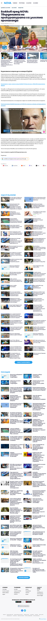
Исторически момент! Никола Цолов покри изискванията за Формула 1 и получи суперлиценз (39, 493)
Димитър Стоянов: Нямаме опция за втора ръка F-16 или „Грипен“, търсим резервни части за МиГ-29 (39, 254)
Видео (4, 594)
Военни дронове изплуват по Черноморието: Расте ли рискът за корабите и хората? (39, 322)
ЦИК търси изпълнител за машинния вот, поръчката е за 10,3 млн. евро (39, 341)
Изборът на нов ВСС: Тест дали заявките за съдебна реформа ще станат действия (39, 293)
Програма (22, 3)
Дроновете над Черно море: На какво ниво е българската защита (16, 260)
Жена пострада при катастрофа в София (38, 314)
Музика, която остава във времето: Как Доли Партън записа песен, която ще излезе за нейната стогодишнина (16, 484)
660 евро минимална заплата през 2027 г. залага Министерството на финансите (39, 233)
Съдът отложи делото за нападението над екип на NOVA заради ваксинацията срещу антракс (17, 390)
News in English (40, 595)
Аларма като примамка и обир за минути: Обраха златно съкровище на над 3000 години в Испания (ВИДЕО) (39, 422)
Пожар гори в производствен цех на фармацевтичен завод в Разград (15, 213)
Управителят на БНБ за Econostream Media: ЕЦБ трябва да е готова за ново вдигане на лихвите (39, 227)
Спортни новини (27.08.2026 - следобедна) (37, 376)
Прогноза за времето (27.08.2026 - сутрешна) (38, 334)
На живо (35, 3)
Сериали (27, 592)
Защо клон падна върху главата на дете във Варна (16, 334)
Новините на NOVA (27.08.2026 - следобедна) (15, 382)
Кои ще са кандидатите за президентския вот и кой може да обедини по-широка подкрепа (16, 322)
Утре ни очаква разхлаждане (13, 286)
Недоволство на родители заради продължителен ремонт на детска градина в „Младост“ (39, 329)
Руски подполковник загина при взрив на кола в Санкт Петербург (15, 533)
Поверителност (9, 615)
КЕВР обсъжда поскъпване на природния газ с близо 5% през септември (16, 273)
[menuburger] (1, 2)
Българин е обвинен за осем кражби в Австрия (39, 517)
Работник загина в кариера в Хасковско (39, 354)
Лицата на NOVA (17, 590)
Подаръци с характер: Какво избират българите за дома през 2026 (16, 492)
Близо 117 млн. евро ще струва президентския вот (16, 341)
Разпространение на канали (18, 614)
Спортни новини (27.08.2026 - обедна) (38, 539)
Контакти (36, 614)
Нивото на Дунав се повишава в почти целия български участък (38, 299)
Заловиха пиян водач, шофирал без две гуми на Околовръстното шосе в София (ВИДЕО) (38, 206)
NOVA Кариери (40, 593)
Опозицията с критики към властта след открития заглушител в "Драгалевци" (39, 280)
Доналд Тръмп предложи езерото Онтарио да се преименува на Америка (15, 398)
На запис (28, 3)
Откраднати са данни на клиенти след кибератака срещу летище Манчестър (16, 446)
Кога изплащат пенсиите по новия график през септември (16, 247)
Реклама (4, 614)
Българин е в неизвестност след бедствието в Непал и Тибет (39, 570)
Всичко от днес (6, 590)
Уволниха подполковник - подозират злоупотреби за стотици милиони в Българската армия (16, 293)
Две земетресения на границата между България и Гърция (39, 533)
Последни (5, 589)
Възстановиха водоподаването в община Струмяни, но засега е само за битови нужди (39, 248)
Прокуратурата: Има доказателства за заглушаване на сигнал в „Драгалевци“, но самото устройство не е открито (16, 206)
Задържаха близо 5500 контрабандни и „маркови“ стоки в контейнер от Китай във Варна (16, 300)
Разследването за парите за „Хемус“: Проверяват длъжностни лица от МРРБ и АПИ (16, 254)
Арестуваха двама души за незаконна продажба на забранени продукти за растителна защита (39, 240)
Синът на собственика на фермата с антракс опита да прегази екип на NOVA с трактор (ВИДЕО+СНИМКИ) (16, 348)
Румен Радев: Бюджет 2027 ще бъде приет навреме (16, 306)
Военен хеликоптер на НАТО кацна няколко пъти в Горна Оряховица (39, 198)
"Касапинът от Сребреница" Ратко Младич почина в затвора (38, 414)
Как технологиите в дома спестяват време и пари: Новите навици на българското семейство (39, 484)
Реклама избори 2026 (10, 614)
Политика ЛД (15, 615)
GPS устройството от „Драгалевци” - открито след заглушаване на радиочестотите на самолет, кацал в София (15, 356)
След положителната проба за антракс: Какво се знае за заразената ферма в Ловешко (16, 329)
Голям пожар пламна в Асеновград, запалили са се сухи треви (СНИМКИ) (16, 226)
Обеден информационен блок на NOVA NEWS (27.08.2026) (16, 454)
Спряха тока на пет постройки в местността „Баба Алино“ (38, 382)
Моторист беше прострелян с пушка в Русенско (38, 220)
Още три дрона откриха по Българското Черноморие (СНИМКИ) (16, 198)
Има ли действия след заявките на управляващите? (38, 286)
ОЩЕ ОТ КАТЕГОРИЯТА (23, 362)
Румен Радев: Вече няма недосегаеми (38, 266)
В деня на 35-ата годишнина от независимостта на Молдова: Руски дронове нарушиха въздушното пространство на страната (38, 457)
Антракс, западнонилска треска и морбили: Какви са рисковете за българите (39, 475)
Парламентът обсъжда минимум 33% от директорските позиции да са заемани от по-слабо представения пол (16, 241)
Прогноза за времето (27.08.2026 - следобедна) (16, 376)
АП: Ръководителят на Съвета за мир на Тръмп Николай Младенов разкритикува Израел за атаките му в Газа (16, 562)
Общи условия (41, 614)
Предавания (28, 590)
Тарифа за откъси (26, 614)
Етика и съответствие (28, 615)
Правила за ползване (21, 615)
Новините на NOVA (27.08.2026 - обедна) (16, 545)
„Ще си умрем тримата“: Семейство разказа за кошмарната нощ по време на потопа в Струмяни (16, 315)
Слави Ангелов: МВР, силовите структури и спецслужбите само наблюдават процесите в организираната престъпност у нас (39, 308)
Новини (15, 3)
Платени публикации (36, 615)
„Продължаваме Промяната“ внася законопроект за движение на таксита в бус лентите (16, 220)
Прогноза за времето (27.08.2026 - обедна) (14, 266)
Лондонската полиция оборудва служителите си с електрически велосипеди (39, 467)
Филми (27, 594)
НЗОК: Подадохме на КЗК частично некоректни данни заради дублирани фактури (16, 233)
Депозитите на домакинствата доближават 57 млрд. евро (39, 260)
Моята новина (6, 592)
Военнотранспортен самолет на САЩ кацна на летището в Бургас (39, 389)
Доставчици (32, 614)
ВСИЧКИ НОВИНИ (23, 577)
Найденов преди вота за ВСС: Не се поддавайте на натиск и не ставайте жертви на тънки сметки (39, 348)
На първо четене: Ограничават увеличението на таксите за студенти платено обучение (39, 274)
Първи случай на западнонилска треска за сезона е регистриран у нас (16, 280)
